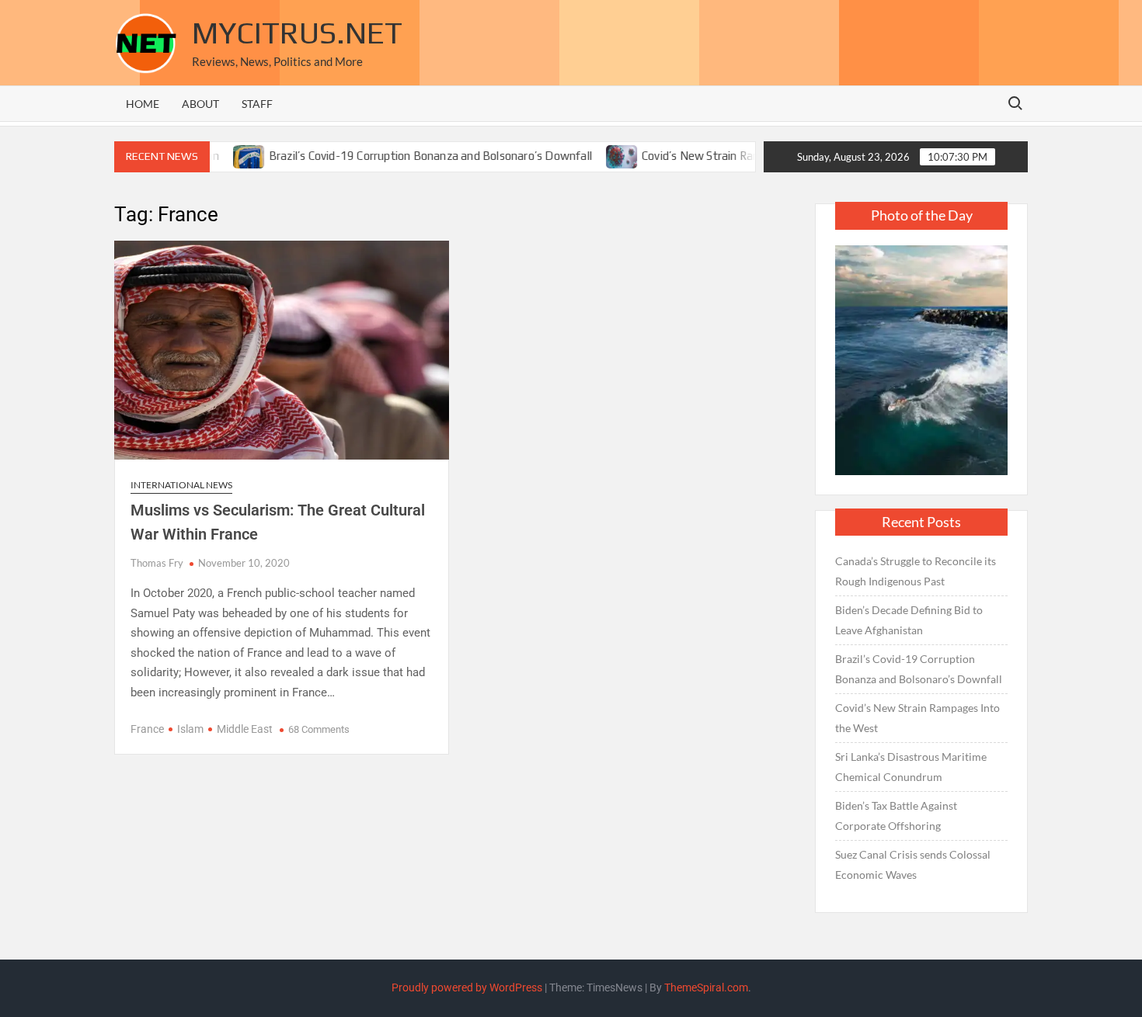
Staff (257, 103)
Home (142, 103)
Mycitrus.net (297, 32)
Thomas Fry (157, 563)
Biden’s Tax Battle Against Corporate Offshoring (896, 815)
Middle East (245, 729)
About (200, 103)
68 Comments (319, 729)
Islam (190, 729)
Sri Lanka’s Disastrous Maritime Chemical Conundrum (911, 766)
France (147, 729)
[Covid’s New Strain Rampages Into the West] (597, 155)
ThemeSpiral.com (706, 987)
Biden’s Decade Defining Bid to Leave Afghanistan (909, 620)
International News (181, 485)
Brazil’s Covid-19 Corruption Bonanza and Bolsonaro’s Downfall (404, 155)
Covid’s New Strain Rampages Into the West (729, 155)
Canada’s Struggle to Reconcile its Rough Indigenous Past (915, 571)
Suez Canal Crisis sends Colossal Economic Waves (913, 864)
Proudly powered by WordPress (467, 987)
